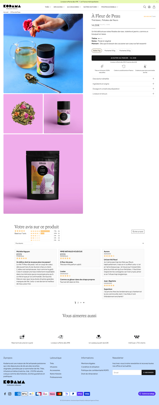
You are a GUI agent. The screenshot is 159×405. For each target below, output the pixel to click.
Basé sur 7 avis (20, 233)
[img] (35, 258)
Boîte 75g (96, 50)
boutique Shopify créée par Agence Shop (86, 400)
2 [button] (78, 302)
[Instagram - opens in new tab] (9, 393)
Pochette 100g (110, 50)
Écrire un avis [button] (138, 231)
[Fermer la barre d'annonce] (156, 1)
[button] (144, 6)
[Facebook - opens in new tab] (4, 393)
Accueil (5, 12)
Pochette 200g (125, 50)
